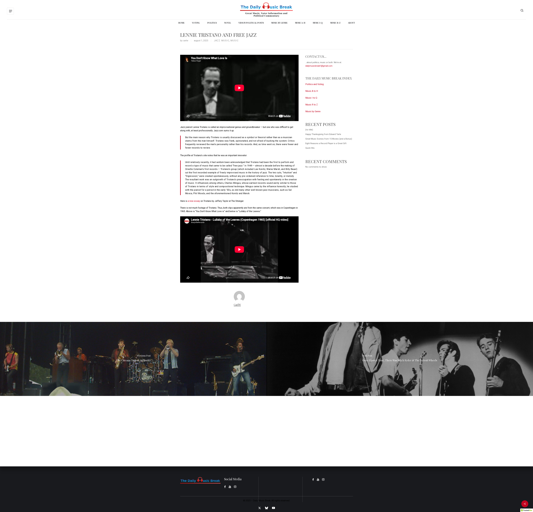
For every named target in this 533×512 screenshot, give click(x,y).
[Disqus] (266, 430)
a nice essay (194, 201)
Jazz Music (221, 40)
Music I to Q (311, 98)
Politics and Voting (314, 84)
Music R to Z (311, 104)
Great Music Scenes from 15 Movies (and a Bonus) (328, 139)
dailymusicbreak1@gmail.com (318, 66)
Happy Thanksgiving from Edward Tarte (323, 134)
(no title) (309, 129)
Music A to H (311, 91)
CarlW (185, 40)
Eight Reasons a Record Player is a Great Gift (325, 143)
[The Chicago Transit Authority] (133, 359)
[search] (522, 10)
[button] (10, 11)
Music (234, 40)
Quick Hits (310, 148)
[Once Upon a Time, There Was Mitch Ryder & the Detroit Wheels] (399, 359)
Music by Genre (312, 111)
